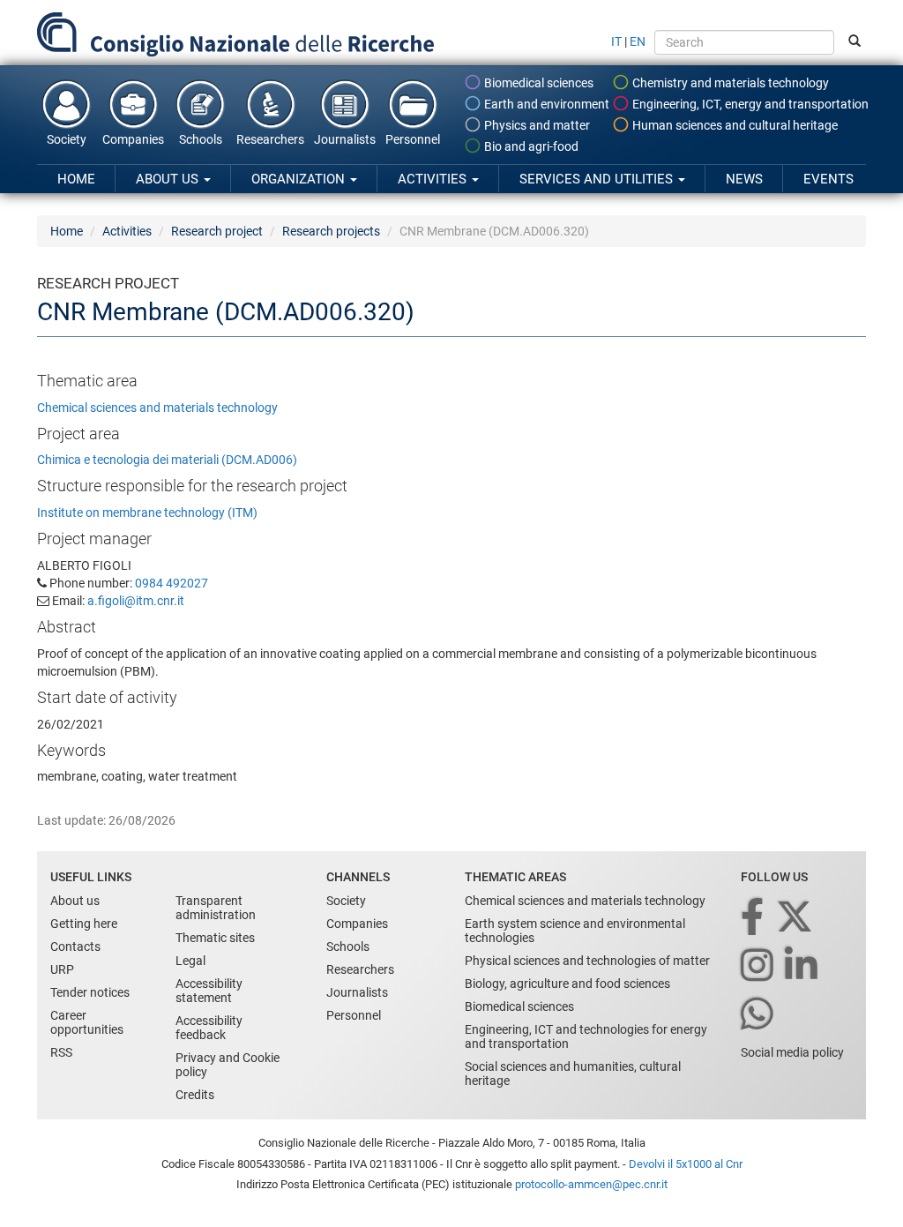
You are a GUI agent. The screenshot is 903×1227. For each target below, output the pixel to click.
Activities (434, 179)
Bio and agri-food (529, 146)
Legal (190, 961)
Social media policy (792, 1052)
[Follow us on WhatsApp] (758, 1015)
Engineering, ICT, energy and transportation (749, 104)
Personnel (412, 139)
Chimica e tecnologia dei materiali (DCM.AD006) (167, 460)
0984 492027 (171, 583)
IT (616, 41)
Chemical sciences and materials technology (157, 407)
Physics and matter (535, 125)
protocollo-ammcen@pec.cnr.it (591, 1184)
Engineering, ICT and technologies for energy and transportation (586, 1036)
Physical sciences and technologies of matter (587, 961)
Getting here (83, 924)
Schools (200, 139)
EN (638, 41)
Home (76, 179)
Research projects (331, 231)
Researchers (270, 139)
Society (66, 139)
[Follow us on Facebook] (753, 918)
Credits (194, 1095)
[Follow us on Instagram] (758, 966)
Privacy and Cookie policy (227, 1065)
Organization (299, 179)
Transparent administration (215, 908)
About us (169, 179)
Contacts (75, 946)
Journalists (345, 139)
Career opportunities (86, 1022)
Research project (217, 231)
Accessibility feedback (209, 1028)
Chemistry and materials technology (729, 83)
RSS (61, 1052)
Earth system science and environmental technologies (575, 931)
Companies (133, 139)
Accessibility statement (209, 990)
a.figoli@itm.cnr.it (135, 601)
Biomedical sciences (537, 83)
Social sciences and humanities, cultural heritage (573, 1073)
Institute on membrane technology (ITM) (147, 512)
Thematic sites (215, 938)
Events (828, 179)
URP (62, 969)
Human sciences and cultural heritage (734, 125)
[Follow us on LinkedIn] (802, 966)
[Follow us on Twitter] (796, 918)
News (744, 179)
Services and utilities (597, 179)
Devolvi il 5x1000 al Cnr (686, 1164)
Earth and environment (545, 104)
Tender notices (90, 992)
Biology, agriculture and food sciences (567, 983)
